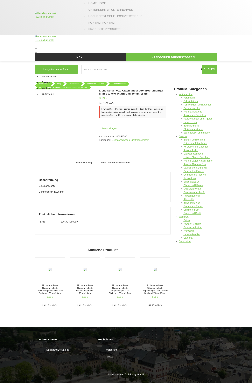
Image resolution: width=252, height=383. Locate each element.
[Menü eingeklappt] (36, 48)
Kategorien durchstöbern (173, 57)
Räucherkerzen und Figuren (197, 118)
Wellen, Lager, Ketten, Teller (197, 160)
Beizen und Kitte (192, 202)
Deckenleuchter (191, 108)
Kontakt (109, 356)
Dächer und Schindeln (195, 167)
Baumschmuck (191, 125)
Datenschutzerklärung (57, 350)
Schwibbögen (190, 101)
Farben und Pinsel (193, 206)
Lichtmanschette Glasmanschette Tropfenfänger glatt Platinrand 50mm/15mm (120, 289)
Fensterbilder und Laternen (197, 104)
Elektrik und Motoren (194, 139)
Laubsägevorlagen (193, 153)
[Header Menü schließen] (36, 52)
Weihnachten (49, 76)
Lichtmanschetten (121, 140)
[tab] (84, 162)
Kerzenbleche (190, 150)
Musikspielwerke (192, 188)
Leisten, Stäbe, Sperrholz (196, 157)
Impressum (111, 350)
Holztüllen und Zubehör (195, 146)
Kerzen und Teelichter (194, 115)
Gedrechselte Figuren (194, 174)
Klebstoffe (188, 199)
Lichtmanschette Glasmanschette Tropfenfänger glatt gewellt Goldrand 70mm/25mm (155, 289)
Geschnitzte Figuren (193, 171)
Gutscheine (48, 94)
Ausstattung (189, 178)
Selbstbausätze (191, 181)
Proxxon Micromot (192, 224)
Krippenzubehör (191, 195)
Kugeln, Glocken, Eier (194, 164)
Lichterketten (190, 122)
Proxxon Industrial (192, 227)
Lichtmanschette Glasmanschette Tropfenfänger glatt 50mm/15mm (85, 289)
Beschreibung (84, 162)
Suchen (209, 69)
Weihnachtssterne (192, 111)
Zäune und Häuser (193, 185)
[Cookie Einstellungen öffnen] (6, 376)
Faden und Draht (192, 213)
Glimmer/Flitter (191, 209)
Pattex (186, 220)
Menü (80, 57)
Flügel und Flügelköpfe (195, 143)
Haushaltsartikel (191, 234)
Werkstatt (47, 88)
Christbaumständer (193, 129)
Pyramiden (189, 97)
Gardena (187, 238)
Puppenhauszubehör (194, 192)
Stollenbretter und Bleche (196, 132)
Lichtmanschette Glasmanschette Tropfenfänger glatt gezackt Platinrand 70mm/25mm (49, 289)
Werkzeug (188, 231)
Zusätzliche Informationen (115, 162)
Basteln (46, 82)
